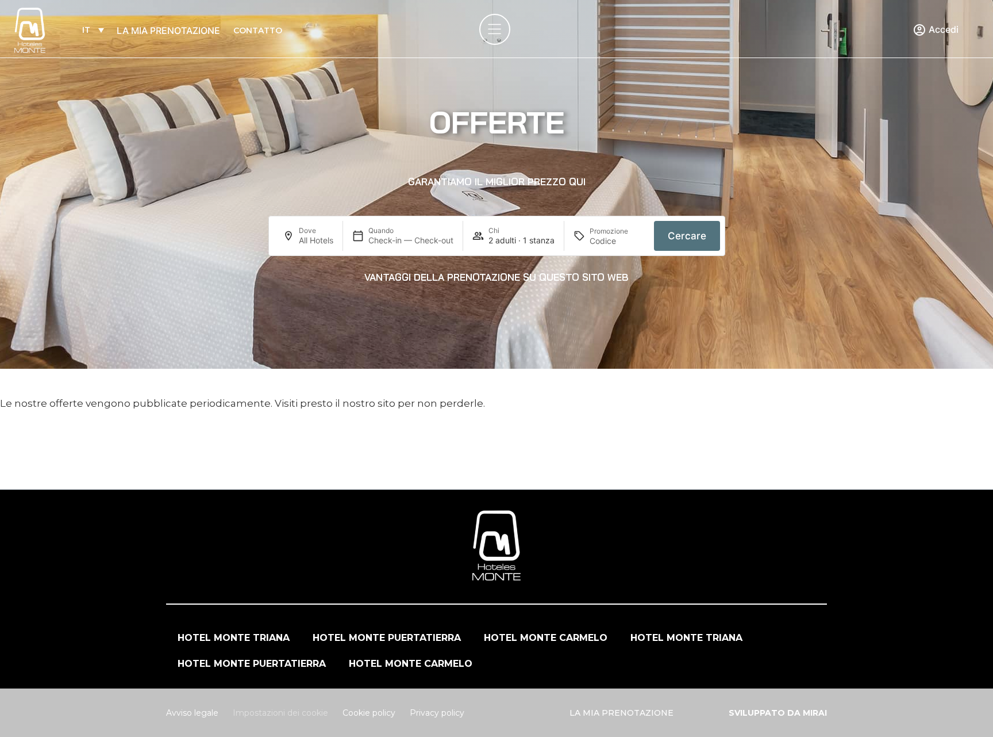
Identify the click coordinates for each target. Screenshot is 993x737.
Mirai (815, 713)
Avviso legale (192, 713)
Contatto (257, 30)
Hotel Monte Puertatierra (387, 637)
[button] (497, 181)
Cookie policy (368, 713)
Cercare (687, 236)
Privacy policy (437, 713)
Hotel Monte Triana (234, 637)
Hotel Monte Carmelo (545, 637)
